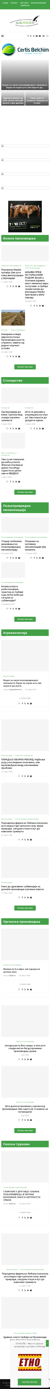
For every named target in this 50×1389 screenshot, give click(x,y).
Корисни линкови (38, 3)
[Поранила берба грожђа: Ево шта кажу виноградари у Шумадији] (13, 253)
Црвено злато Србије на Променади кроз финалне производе (25, 1338)
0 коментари (25, 698)
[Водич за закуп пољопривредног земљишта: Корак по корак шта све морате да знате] (25, 75)
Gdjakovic (12, 975)
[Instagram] (33, 36)
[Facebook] (28, 36)
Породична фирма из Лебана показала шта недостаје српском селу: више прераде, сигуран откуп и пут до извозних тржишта (24, 827)
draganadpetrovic (15, 689)
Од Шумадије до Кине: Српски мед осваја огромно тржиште (11, 416)
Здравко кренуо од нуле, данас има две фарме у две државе (13, 100)
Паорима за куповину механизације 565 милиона (35, 545)
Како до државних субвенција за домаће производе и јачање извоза (22, 888)
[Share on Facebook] (10, 286)
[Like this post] (7, 286)
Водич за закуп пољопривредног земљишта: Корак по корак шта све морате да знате (22, 683)
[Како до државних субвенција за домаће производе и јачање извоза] (25, 862)
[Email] (40, 36)
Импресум (25, 5)
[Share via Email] (19, 286)
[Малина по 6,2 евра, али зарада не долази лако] (25, 944)
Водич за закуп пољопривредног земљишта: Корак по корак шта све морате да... (25, 86)
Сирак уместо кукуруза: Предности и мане (37, 100)
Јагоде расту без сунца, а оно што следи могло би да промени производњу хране (25, 1048)
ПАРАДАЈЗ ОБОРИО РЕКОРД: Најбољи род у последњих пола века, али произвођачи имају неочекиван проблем (23, 763)
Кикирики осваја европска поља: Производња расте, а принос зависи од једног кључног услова (13, 341)
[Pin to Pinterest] (16, 286)
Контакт (14, 3)
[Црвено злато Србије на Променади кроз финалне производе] (25, 1313)
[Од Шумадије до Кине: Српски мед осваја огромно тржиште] (13, 395)
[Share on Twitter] (13, 286)
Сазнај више (29, 1381)
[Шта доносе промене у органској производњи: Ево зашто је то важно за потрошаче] (25, 1082)
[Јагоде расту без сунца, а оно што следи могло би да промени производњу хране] (25, 1021)
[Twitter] (31, 36)
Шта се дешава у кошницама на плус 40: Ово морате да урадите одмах (36, 416)
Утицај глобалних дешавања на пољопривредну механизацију (11, 545)
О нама (5, 3)
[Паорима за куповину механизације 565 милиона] (37, 525)
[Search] (47, 36)
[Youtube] (37, 36)
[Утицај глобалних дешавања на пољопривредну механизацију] (13, 525)
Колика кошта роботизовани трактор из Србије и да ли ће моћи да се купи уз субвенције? (12, 593)
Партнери (24, 3)
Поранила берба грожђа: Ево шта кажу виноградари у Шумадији (12, 273)
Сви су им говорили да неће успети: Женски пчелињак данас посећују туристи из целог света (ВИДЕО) (12, 466)
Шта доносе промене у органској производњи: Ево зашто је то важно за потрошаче (25, 1109)
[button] (5, 82)
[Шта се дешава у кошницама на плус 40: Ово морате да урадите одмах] (37, 395)
